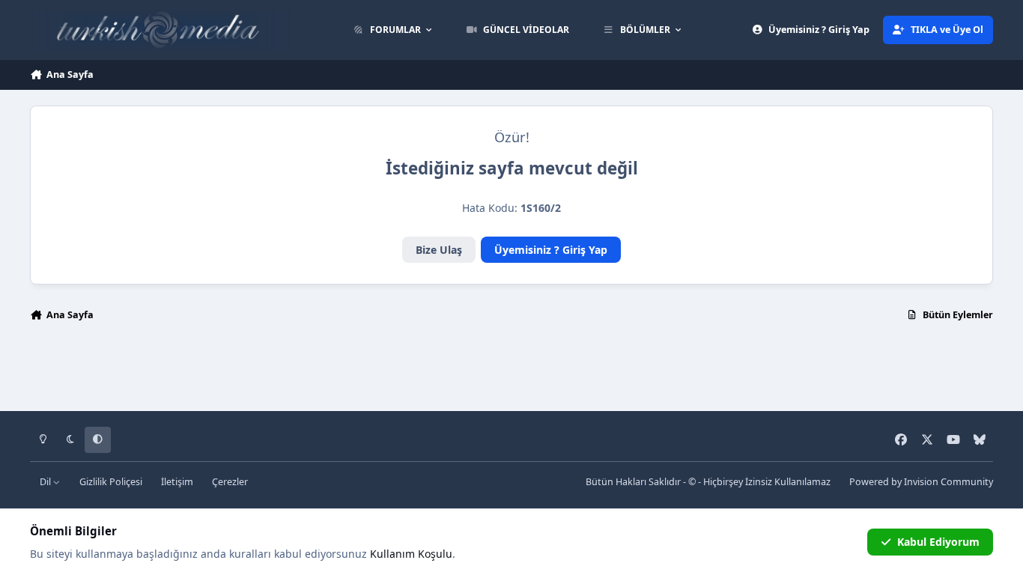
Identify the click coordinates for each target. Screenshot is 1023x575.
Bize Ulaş (439, 250)
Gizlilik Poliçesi (110, 481)
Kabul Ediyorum (938, 542)
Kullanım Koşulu (411, 554)
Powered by (921, 481)
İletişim (177, 481)
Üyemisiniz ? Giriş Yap (550, 250)
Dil (46, 481)
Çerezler (230, 481)
